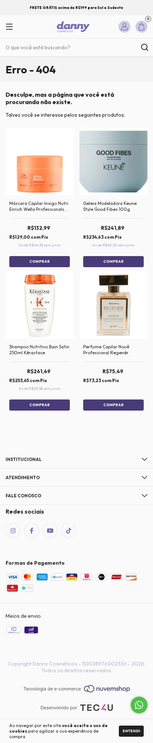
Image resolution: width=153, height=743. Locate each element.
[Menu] (12, 26)
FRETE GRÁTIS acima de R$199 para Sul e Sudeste (76, 7)
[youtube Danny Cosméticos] (50, 530)
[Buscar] (144, 47)
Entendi (131, 731)
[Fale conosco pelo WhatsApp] (139, 705)
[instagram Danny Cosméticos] (13, 530)
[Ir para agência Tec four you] (76, 708)
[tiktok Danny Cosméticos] (68, 530)
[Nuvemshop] (76, 689)
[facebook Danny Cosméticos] (31, 530)
